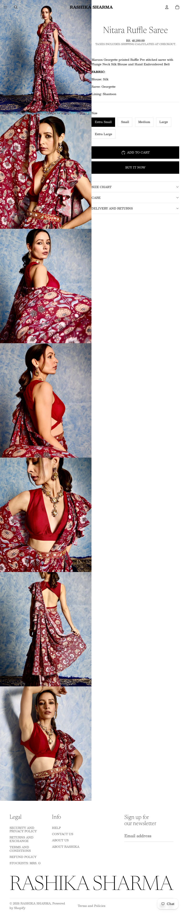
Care (96, 197)
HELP (56, 827)
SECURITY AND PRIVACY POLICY (23, 829)
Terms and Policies (91, 905)
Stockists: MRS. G (25, 863)
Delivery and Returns (112, 208)
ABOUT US (60, 840)
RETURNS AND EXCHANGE (21, 839)
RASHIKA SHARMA (35, 903)
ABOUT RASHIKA (65, 846)
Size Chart (102, 186)
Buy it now (135, 167)
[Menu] (5, 7)
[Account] (167, 7)
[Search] (15, 7)
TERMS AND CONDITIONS (20, 849)
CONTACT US (62, 834)
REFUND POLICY (23, 856)
